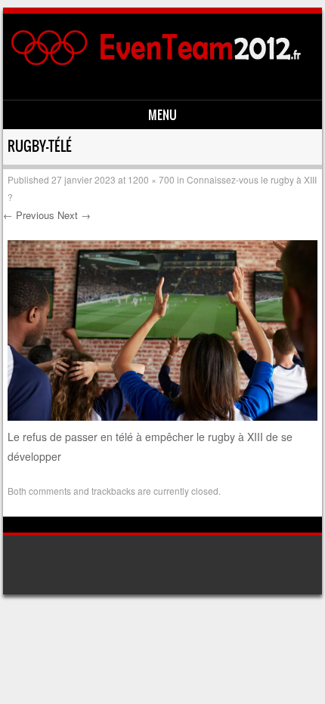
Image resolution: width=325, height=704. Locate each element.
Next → (74, 215)
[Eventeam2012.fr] (160, 61)
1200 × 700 (151, 179)
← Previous (28, 215)
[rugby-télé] (162, 416)
